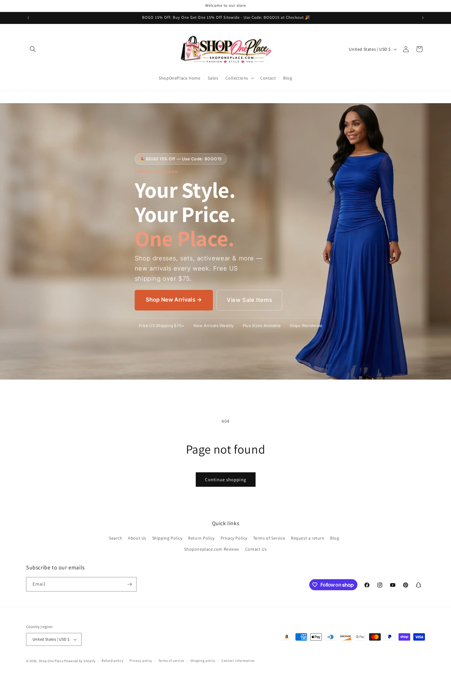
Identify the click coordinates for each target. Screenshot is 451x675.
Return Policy (201, 538)
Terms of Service (269, 538)
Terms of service (171, 660)
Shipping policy (203, 660)
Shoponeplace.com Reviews (211, 549)
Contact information (238, 660)
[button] (33, 49)
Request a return (308, 538)
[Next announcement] (423, 18)
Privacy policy (140, 660)
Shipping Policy (167, 538)
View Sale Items (249, 300)
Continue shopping (225, 479)
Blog (334, 538)
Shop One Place (51, 661)
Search (115, 538)
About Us (137, 538)
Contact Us (256, 549)
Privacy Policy (234, 538)
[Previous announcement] (28, 18)
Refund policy (112, 660)
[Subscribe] (129, 584)
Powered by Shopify (80, 661)
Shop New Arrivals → (174, 299)
